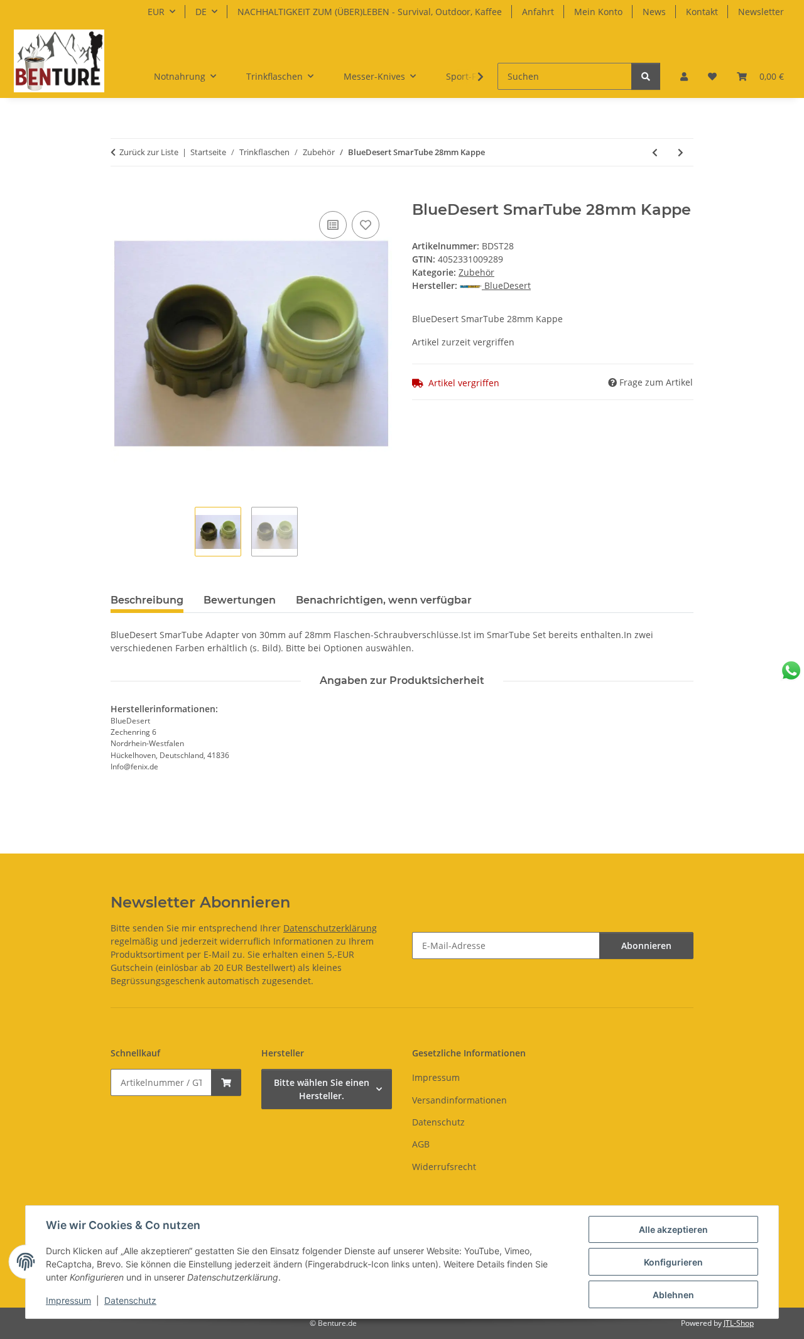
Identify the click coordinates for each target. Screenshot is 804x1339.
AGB (421, 1144)
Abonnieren (646, 945)
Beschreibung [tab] (147, 600)
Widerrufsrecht (444, 1167)
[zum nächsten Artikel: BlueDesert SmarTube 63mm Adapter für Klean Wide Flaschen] (680, 152)
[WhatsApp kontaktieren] (791, 670)
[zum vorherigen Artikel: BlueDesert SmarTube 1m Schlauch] (655, 152)
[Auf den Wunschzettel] (365, 225)
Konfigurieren (673, 1262)
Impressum (68, 1300)
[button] (684, 76)
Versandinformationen (459, 1100)
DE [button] (201, 12)
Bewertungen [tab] (240, 600)
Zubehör (476, 272)
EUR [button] (156, 12)
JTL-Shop (739, 1323)
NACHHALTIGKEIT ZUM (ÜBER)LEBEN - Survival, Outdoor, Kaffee (369, 12)
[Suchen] (645, 76)
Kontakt (702, 12)
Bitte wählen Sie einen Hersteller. (321, 1089)
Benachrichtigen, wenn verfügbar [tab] (384, 600)
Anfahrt (538, 12)
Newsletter (761, 12)
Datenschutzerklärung (330, 928)
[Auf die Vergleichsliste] (333, 225)
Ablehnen (673, 1294)
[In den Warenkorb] (121, 194)
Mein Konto (598, 12)
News (654, 12)
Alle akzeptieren (673, 1229)
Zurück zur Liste (148, 152)
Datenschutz (130, 1300)
